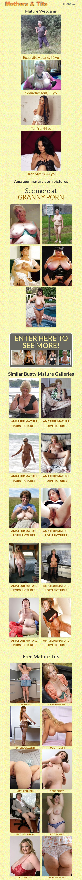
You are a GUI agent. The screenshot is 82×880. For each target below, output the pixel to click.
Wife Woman (56, 877)
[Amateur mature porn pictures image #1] (25, 243)
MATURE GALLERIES (25, 747)
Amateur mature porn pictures (24, 423)
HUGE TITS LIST (57, 747)
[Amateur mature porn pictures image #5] (41, 326)
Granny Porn (41, 197)
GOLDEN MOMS (56, 704)
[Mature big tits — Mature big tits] (26, 4)
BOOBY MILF (57, 834)
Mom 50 (25, 704)
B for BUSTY (57, 791)
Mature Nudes (25, 791)
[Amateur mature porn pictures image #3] (25, 284)
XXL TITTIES (25, 877)
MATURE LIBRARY (25, 834)
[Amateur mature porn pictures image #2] (56, 243)
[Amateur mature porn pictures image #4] (56, 284)
